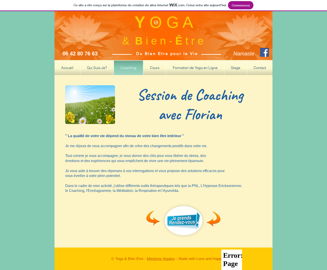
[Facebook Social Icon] (264, 52)
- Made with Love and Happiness (202, 259)
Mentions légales (161, 259)
